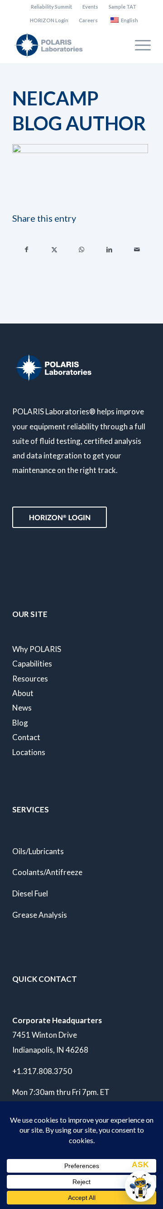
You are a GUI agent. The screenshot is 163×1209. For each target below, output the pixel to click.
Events (90, 7)
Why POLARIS (36, 649)
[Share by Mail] (136, 249)
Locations (28, 752)
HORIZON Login (49, 20)
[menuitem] (51, 7)
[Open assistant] (140, 1186)
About (23, 693)
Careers (88, 20)
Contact (26, 737)
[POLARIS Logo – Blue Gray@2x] (67, 45)
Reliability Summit (51, 7)
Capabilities (32, 663)
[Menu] (138, 45)
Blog (20, 722)
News (22, 707)
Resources (30, 678)
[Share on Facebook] (26, 249)
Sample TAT (122, 7)
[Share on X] (54, 249)
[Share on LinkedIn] (109, 249)
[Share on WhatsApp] (82, 249)
